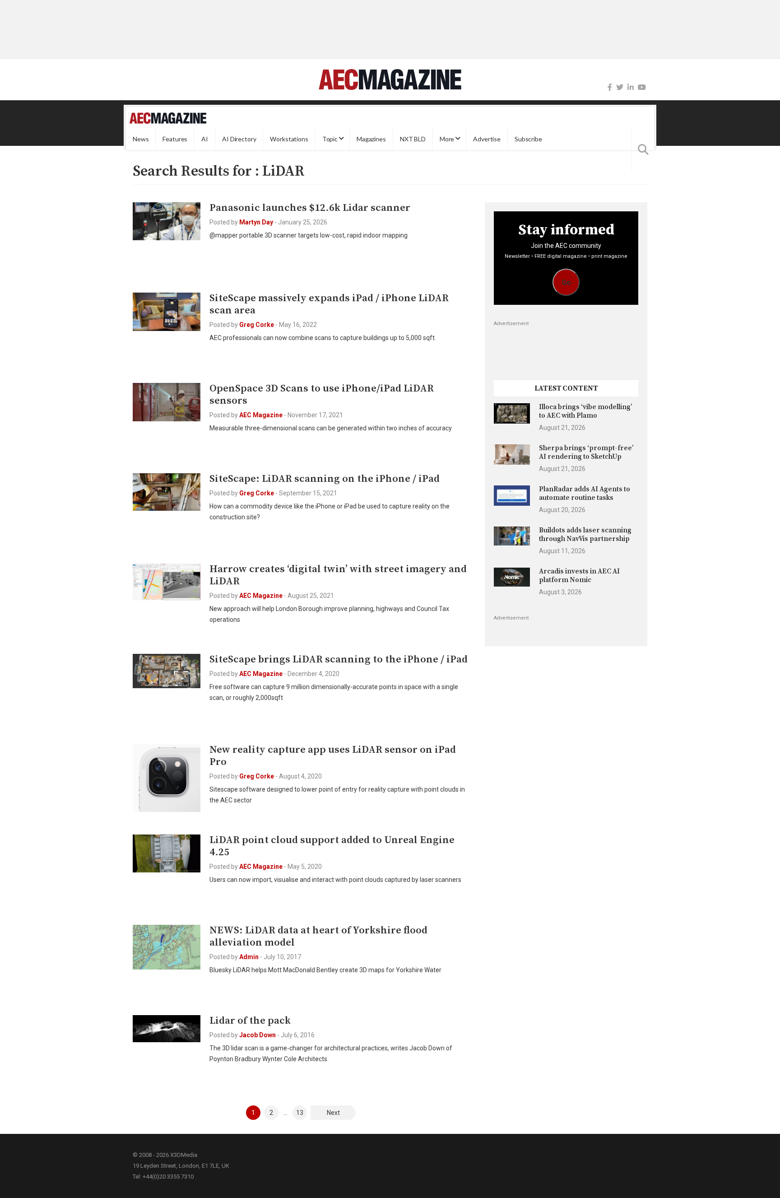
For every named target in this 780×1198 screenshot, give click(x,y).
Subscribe (528, 139)
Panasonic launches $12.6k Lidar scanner (309, 207)
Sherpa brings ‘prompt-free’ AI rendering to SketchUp (586, 452)
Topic (330, 139)
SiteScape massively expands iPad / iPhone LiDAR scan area (329, 304)
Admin (249, 956)
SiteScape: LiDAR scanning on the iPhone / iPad (324, 478)
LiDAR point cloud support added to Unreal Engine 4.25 (332, 846)
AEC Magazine (261, 415)
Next (333, 1112)
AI (204, 139)
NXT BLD (413, 139)
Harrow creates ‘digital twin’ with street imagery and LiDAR (338, 575)
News (141, 139)
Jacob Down (257, 1035)
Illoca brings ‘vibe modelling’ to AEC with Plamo (585, 411)
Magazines (371, 139)
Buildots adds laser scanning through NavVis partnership (585, 534)
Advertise (487, 139)
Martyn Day (256, 222)
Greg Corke (256, 324)
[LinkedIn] (630, 87)
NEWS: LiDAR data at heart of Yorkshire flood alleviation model (318, 936)
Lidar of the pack (250, 1020)
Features (174, 139)
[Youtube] (641, 87)
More (447, 139)
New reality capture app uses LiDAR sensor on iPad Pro (332, 756)
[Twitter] (620, 87)
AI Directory (239, 139)
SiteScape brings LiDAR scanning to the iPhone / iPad (338, 659)
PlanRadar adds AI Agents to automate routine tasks (584, 493)
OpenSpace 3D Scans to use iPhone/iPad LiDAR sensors (321, 394)
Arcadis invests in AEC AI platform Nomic (579, 575)
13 (299, 1112)
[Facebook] (609, 87)
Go (566, 282)
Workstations (289, 139)
